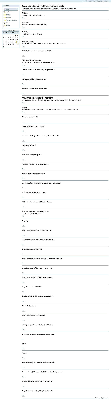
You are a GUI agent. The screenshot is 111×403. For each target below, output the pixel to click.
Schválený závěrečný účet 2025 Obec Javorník (37, 381)
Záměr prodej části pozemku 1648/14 (34, 79)
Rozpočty (25, 221)
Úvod (7, 9)
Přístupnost (100, 1)
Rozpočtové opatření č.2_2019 (32, 249)
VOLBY (24, 353)
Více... (23, 18)
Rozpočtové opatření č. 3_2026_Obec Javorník (37, 391)
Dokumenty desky (28, 41)
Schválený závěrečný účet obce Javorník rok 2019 (38, 296)
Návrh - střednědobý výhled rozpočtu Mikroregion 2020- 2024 (42, 258)
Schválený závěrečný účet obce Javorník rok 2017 (38, 240)
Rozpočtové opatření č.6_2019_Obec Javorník (37, 268)
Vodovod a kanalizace (29, 306)
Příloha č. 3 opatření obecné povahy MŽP (35, 164)
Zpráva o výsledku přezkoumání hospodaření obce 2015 (40, 136)
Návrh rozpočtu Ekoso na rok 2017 (33, 173)
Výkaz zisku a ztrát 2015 (30, 117)
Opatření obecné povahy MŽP (32, 155)
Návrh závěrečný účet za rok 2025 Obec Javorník (38, 362)
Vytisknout (104, 398)
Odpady (24, 343)
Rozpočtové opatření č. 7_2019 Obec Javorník (37, 277)
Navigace (6, 5)
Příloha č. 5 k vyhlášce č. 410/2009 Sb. (34, 88)
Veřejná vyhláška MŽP (29, 145)
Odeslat (97, 398)
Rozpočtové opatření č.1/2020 (31, 287)
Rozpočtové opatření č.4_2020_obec (34, 315)
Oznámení (25, 22)
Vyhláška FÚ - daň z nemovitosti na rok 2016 (36, 51)
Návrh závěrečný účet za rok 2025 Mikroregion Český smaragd (42, 372)
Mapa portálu (92, 1)
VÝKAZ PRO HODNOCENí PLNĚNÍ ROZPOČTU (37, 98)
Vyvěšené (25, 13)
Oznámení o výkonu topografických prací (35, 211)
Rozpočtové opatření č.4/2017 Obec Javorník (36, 230)
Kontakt (106, 1)
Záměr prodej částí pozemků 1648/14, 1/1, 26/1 (37, 325)
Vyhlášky (25, 32)
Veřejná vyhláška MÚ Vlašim (31, 60)
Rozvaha (24, 107)
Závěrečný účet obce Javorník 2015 (33, 126)
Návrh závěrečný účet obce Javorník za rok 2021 (38, 334)
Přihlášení (85, 1)
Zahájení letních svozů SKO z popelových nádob (38, 70)
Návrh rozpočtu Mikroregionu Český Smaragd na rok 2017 (41, 183)
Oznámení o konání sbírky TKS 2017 (34, 192)
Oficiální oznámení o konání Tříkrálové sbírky (37, 202)
